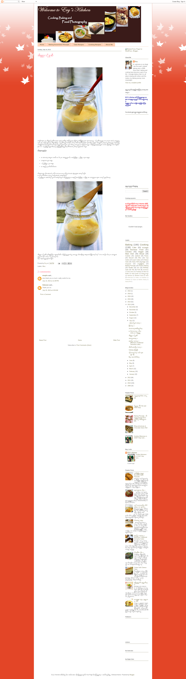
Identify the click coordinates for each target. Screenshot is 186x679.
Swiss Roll (135, 262)
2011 (129, 380)
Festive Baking (143, 265)
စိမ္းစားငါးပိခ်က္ (134, 357)
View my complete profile (133, 82)
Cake (134, 247)
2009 (129, 386)
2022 (129, 291)
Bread (142, 254)
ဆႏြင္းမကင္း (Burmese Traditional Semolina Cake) (136, 342)
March (131, 368)
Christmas (127, 279)
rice (138, 267)
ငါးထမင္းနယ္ (138, 520)
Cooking (144, 244)
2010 (129, 383)
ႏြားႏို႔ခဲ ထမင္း (135, 323)
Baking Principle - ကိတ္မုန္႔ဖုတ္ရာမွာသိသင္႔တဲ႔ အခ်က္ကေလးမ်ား (140, 418)
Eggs (144, 262)
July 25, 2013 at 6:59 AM (50, 290)
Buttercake (130, 277)
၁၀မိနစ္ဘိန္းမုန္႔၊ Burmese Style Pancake (139, 475)
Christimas (143, 277)
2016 (129, 296)
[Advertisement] (79, 318)
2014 (129, 302)
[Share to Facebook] (69, 263)
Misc (44, 266)
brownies (145, 269)
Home (42, 44)
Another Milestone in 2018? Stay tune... (140, 437)
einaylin (45, 275)
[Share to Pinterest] (71, 263)
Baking (128, 244)
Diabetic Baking (142, 279)
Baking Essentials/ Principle (59, 44)
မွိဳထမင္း (132, 326)
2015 (129, 299)
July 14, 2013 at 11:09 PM (50, 281)
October (132, 312)
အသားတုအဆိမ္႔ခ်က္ (135, 328)
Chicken (128, 252)
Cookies (127, 256)
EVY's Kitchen (132, 453)
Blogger (132, 675)
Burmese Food (136, 250)
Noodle (131, 267)
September (132, 315)
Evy (136, 61)
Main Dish (129, 254)
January (132, 374)
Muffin (127, 273)
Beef (145, 271)
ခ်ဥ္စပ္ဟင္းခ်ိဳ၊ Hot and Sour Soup (140, 406)
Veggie (141, 252)
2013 (129, 304)
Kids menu (130, 271)
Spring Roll (128, 281)
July (130, 320)
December (132, 307)
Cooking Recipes (94, 44)
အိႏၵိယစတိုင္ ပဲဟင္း (135, 347)
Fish (138, 269)
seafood (137, 256)
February (132, 371)
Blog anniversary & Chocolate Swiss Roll (140, 427)
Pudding (138, 271)
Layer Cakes (136, 260)
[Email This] (63, 263)
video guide (135, 273)
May (130, 363)
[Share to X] (67, 263)
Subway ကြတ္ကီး (133, 350)
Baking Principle (130, 265)
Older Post (116, 340)
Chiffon (137, 277)
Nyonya (130, 275)
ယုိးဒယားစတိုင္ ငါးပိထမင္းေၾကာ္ (140, 506)
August (131, 318)
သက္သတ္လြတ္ (140, 264)
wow (147, 275)
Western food (139, 275)
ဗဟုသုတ (128, 264)
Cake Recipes (79, 44)
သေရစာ (145, 247)
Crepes (134, 279)
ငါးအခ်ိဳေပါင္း (139, 552)
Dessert (131, 258)
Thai (133, 269)
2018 (129, 293)
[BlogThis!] (65, 263)
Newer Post (42, 340)
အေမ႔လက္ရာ (144, 273)
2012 (129, 377)
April (131, 366)
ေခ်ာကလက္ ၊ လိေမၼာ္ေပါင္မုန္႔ (135, 332)
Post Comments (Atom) (84, 345)
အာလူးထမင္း (133, 338)
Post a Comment (45, 294)
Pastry (146, 256)
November (132, 309)
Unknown (45, 285)
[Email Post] (58, 263)
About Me (109, 44)
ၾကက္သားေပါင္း (139, 490)
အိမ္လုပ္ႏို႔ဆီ (133, 335)
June (131, 360)
